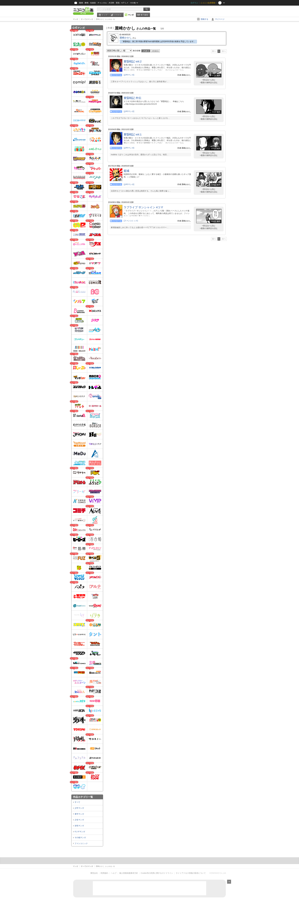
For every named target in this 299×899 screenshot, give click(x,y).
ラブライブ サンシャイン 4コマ (143, 207)
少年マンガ (79, 808)
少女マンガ (79, 820)
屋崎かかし (125, 37)
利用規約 (104, 873)
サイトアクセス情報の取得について (191, 873)
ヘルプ (113, 873)
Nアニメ (124, 3)
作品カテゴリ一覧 (83, 797)
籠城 (126, 170)
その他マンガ (80, 837)
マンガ (131, 15)
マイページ (219, 19)
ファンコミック (81, 843)
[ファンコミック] (131, 221)
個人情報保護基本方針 (128, 873)
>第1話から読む (208, 80)
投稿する (204, 19)
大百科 (111, 3)
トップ (104, 15)
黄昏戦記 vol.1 (133, 134)
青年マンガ (79, 814)
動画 (81, 3)
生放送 (93, 3)
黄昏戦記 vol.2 (133, 61)
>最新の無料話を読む (209, 82)
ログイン (194, 3)
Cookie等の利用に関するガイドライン (157, 873)
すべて (77, 802)
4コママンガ (80, 832)
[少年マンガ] (129, 75)
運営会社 (94, 873)
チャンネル (102, 3)
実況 (118, 3)
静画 (86, 3)
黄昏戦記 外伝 (132, 98)
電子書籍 (144, 15)
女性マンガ (79, 826)
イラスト (117, 15)
